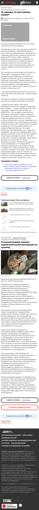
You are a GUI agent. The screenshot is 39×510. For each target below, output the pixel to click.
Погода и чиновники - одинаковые (19, 226)
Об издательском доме (11, 435)
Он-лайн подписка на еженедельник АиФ (19, 440)
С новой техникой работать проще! (19, 214)
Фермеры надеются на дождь (16, 168)
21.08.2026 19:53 (6, 238)
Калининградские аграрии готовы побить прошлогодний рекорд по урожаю (19, 165)
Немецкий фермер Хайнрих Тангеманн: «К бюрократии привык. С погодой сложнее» (21, 209)
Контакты (6, 443)
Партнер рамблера (17, 500)
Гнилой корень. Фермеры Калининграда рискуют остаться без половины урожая (21, 203)
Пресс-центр (27, 435)
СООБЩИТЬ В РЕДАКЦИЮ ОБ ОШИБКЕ (16, 446)
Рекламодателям (18, 443)
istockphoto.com (6, 276)
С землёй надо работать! (14, 170)
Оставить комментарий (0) (20, 407)
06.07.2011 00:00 (6, 8)
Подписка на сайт (9, 438)
